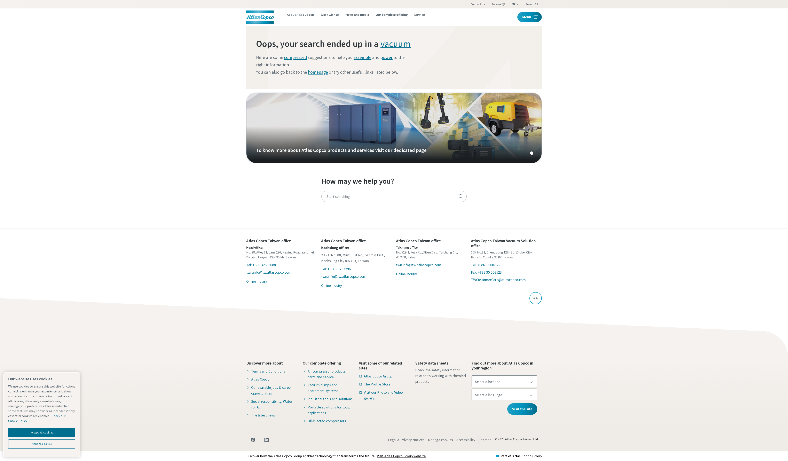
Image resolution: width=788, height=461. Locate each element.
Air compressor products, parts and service (327, 374)
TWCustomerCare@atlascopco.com (498, 279)
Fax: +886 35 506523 (486, 272)
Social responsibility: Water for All (271, 404)
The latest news (263, 415)
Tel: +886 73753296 (336, 269)
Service (419, 15)
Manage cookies (440, 439)
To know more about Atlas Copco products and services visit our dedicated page (394, 128)
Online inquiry (256, 281)
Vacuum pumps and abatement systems (323, 388)
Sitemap (485, 439)
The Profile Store (377, 384)
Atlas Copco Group (378, 376)
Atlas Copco (260, 379)
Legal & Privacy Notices (406, 439)
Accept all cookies (42, 432)
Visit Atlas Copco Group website (401, 456)
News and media (357, 15)
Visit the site (522, 409)
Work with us (330, 15)
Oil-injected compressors (327, 421)
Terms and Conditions (268, 371)
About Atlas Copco (300, 15)
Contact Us (478, 4)
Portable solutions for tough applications (330, 410)
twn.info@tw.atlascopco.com (268, 272)
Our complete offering (392, 15)
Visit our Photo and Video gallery (383, 395)
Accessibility (465, 439)
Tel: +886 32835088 (261, 265)
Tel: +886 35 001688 (486, 265)
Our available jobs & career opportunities (271, 390)
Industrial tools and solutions (330, 399)
